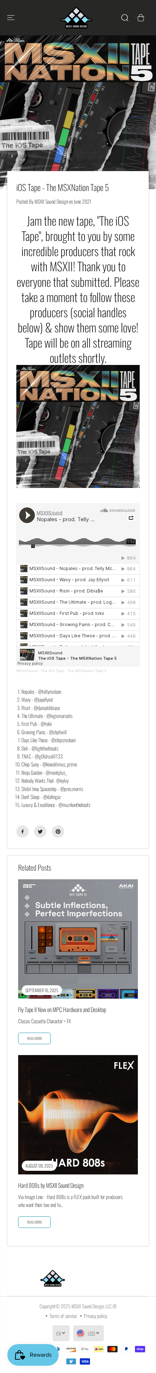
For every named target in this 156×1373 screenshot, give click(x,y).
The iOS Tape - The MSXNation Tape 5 (74, 671)
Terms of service (63, 1315)
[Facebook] (22, 831)
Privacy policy (95, 1315)
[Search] (125, 18)
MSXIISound (27, 671)
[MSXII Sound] (76, 18)
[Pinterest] (58, 831)
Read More (34, 1222)
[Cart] (141, 18)
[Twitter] (40, 831)
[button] (11, 17)
